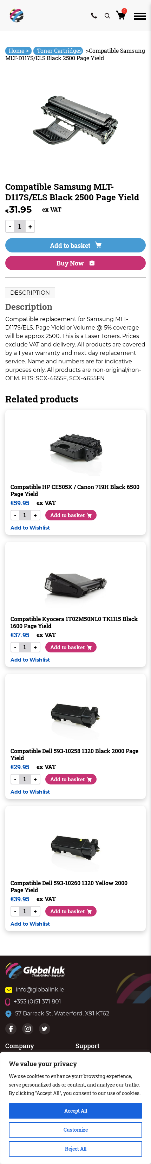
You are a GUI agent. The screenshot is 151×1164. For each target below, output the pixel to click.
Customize (76, 1129)
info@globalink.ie (40, 989)
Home (19, 50)
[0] (122, 17)
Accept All (75, 1110)
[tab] (30, 293)
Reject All (75, 1148)
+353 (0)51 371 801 (37, 1001)
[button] (30, 527)
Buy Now (71, 263)
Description (30, 292)
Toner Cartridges (59, 50)
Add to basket (70, 245)
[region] (75, 1108)
